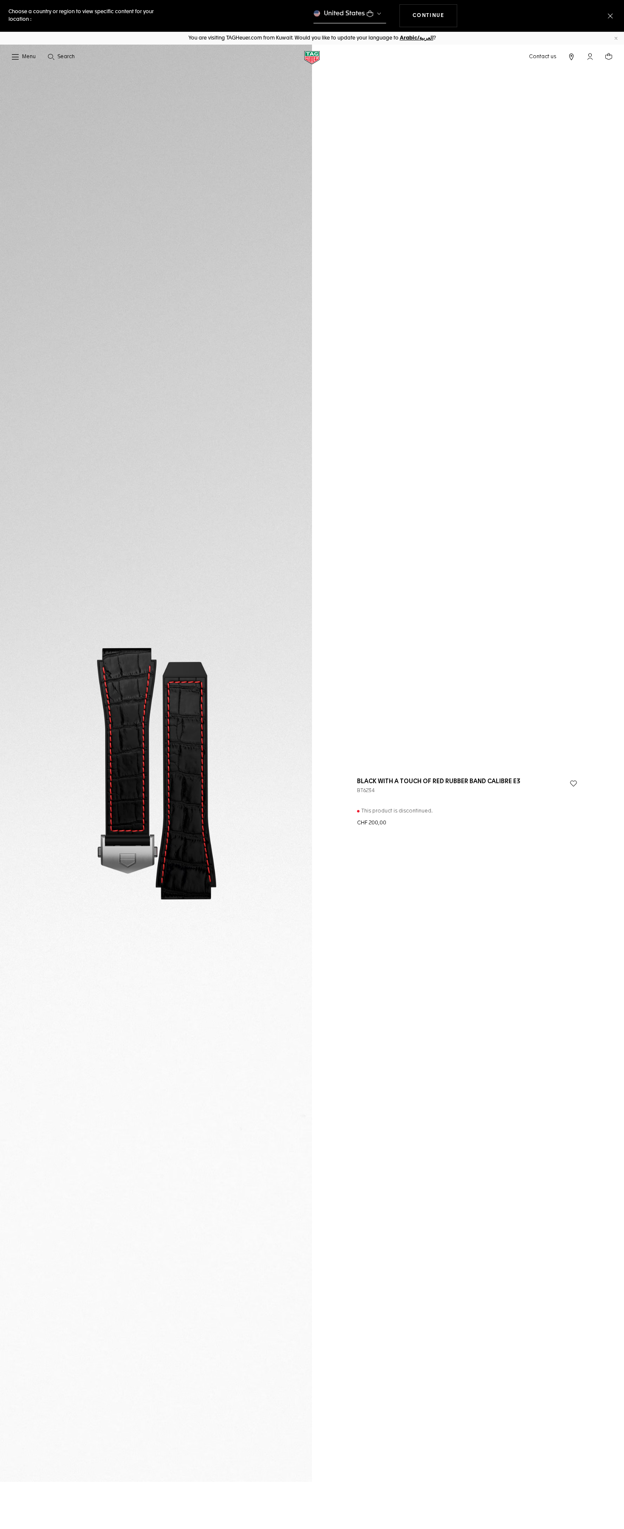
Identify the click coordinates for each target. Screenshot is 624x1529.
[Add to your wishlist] (573, 783)
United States (344, 13)
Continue (435, 15)
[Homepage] (312, 57)
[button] (590, 56)
